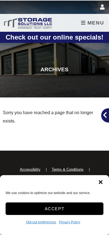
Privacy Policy (69, 222)
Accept (55, 208)
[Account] (103, 7)
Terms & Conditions (68, 169)
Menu (95, 23)
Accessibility (30, 169)
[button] (100, 182)
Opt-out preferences (41, 222)
